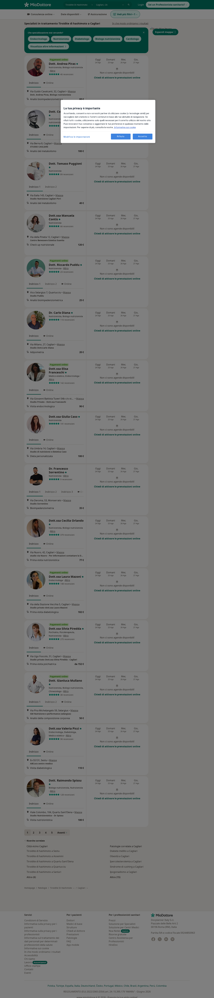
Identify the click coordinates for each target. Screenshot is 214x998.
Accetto (142, 136)
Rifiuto (120, 136)
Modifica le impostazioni (77, 137)
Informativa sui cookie (125, 127)
